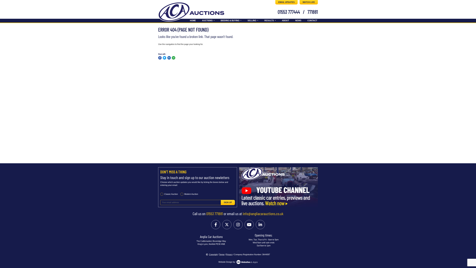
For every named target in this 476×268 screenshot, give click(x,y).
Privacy (229, 254)
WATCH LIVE (309, 2)
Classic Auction (171, 194)
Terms (221, 254)
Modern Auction (191, 194)
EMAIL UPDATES (286, 2)
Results (269, 20)
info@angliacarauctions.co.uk (263, 213)
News (298, 20)
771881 (313, 12)
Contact (312, 20)
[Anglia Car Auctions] (195, 12)
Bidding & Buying (230, 20)
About (285, 20)
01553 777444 (289, 12)
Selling (252, 20)
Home (193, 20)
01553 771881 (214, 213)
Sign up (228, 202)
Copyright (213, 254)
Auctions (207, 20)
